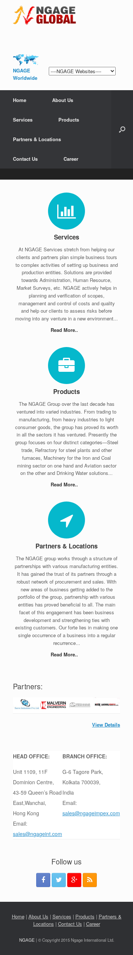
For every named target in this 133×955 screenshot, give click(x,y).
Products (68, 119)
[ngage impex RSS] (90, 880)
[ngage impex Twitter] (59, 880)
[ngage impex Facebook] (43, 880)
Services (23, 119)
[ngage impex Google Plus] (74, 880)
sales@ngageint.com (37, 833)
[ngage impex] (66, 15)
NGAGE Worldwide (25, 74)
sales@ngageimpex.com (91, 813)
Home (19, 99)
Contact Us (25, 158)
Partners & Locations (37, 139)
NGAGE (27, 940)
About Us (62, 99)
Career (71, 158)
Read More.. (65, 329)
